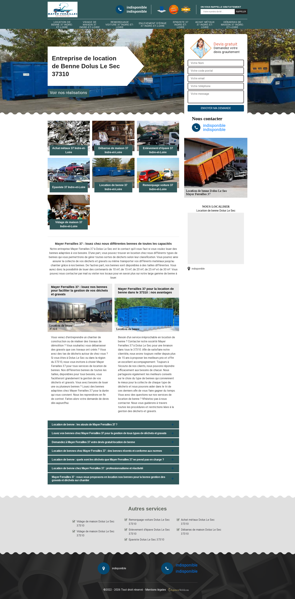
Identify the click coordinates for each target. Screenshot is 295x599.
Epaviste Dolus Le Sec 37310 (146, 539)
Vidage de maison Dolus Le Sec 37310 (95, 523)
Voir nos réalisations (68, 92)
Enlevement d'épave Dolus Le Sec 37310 (149, 531)
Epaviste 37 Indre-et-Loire (180, 25)
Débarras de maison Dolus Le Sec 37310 (201, 531)
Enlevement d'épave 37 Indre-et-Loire (153, 24)
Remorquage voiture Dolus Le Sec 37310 (149, 521)
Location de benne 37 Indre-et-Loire (62, 25)
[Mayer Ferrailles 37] (63, 9)
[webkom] (179, 589)
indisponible (137, 7)
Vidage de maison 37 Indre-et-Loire (89, 25)
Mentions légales (155, 589)
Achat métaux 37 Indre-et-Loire (205, 25)
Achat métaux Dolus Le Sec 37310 (198, 521)
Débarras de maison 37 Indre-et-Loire (232, 25)
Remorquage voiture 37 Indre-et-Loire (120, 25)
